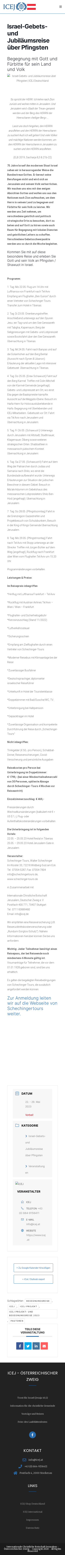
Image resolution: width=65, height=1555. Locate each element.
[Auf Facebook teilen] (19, 1346)
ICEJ (12, 1306)
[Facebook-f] (32, 1434)
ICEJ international (32, 1511)
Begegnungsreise (38, 1301)
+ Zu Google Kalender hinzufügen (33, 1267)
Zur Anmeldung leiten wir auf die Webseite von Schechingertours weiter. (32, 1005)
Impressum (32, 1519)
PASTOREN (17, 1321)
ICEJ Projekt (28, 1306)
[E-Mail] (44, 1346)
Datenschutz (32, 1527)
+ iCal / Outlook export (33, 1279)
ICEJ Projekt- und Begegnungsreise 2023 (24, 1313)
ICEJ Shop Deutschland (32, 1503)
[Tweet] (28, 1346)
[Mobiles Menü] (60, 6)
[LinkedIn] (36, 1346)
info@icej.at (33, 1224)
